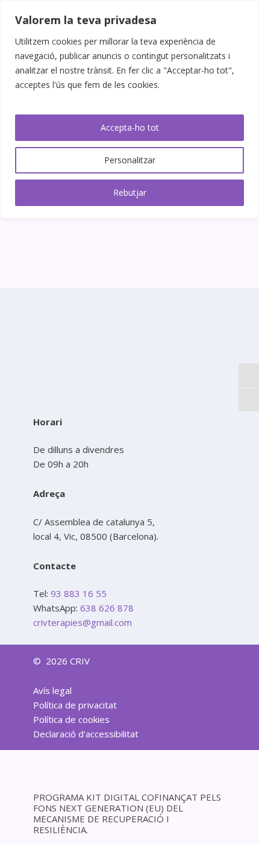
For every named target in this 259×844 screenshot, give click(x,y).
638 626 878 (107, 608)
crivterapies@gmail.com (82, 622)
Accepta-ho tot (130, 127)
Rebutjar (129, 192)
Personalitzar (129, 160)
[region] (129, 109)
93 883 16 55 (77, 593)
